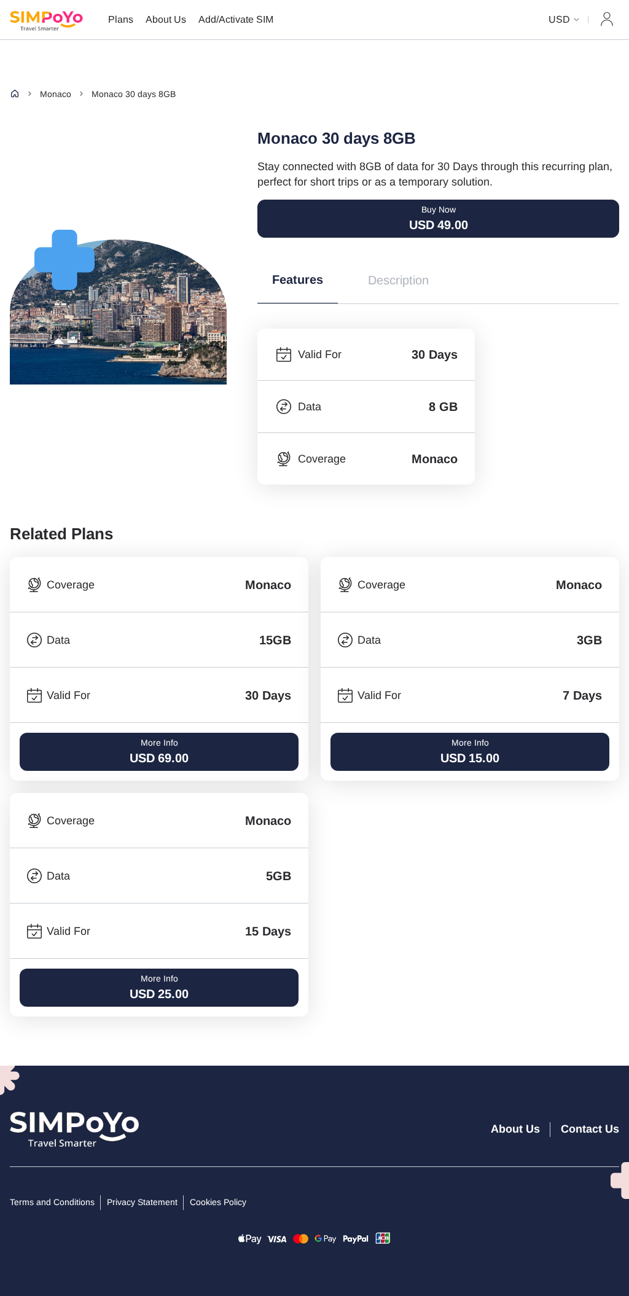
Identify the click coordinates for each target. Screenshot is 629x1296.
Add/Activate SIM (235, 19)
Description (398, 280)
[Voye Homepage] (59, 20)
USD (559, 19)
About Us (166, 19)
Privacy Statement (142, 1202)
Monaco (55, 94)
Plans (120, 19)
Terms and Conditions (52, 1202)
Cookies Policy (218, 1202)
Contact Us (590, 1129)
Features (297, 279)
